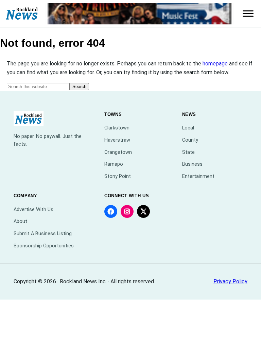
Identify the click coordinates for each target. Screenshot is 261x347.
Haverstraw (117, 140)
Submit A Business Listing (43, 234)
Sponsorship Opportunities (44, 246)
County (190, 140)
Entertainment (198, 176)
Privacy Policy (230, 281)
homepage (215, 63)
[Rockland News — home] (22, 14)
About (20, 221)
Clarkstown (116, 128)
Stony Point (117, 176)
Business (192, 164)
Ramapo (113, 164)
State (188, 152)
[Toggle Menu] (248, 13)
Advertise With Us (33, 209)
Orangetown (118, 152)
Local (188, 128)
